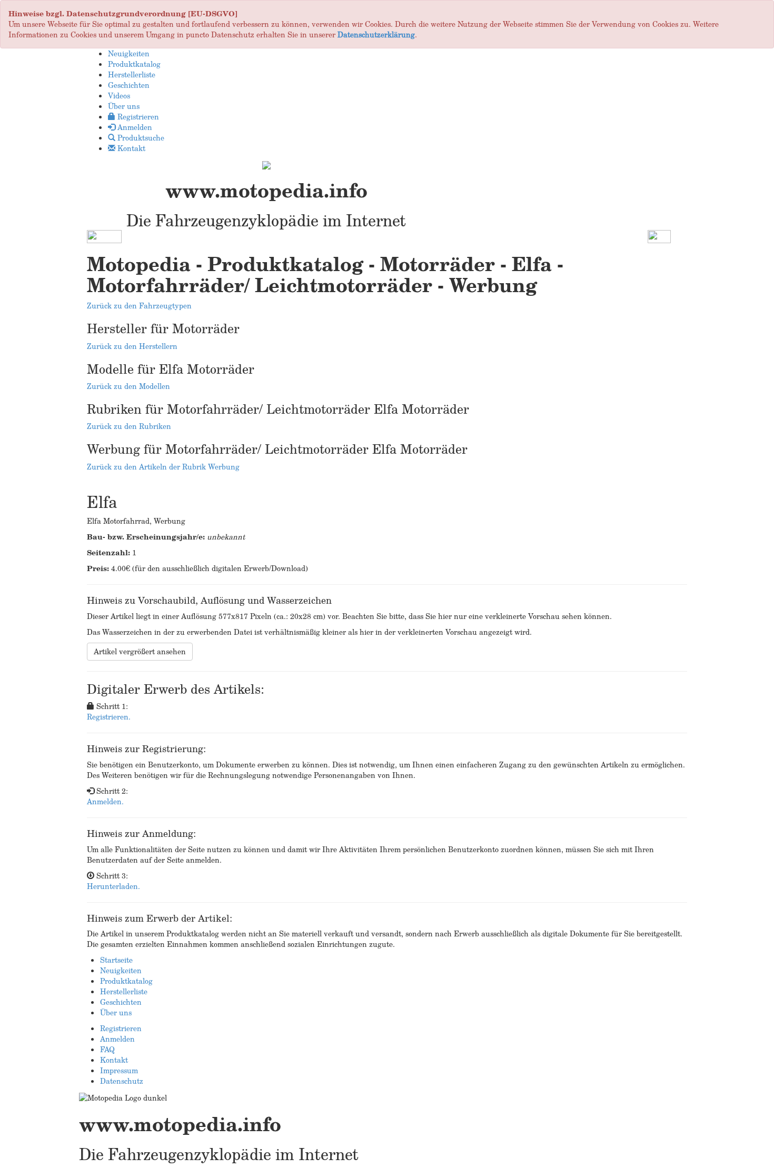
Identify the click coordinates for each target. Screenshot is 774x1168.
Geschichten (121, 1001)
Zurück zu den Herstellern (132, 346)
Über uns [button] (124, 106)
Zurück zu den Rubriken (129, 426)
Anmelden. (105, 801)
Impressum (119, 1070)
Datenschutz (121, 1080)
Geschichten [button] (129, 85)
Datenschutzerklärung (376, 34)
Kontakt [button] (130, 148)
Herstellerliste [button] (131, 74)
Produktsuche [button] (139, 137)
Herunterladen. (113, 886)
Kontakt (114, 1059)
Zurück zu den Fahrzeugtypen (139, 305)
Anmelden (117, 1038)
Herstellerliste (123, 991)
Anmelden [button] (133, 127)
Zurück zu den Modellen (128, 386)
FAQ (107, 1049)
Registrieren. (109, 716)
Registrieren (121, 1028)
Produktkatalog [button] (134, 63)
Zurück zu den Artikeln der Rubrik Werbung (163, 466)
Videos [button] (119, 95)
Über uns (116, 1012)
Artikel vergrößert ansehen (140, 651)
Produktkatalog (126, 980)
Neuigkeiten (121, 970)
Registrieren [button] (137, 116)
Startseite (116, 959)
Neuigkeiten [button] (129, 53)
